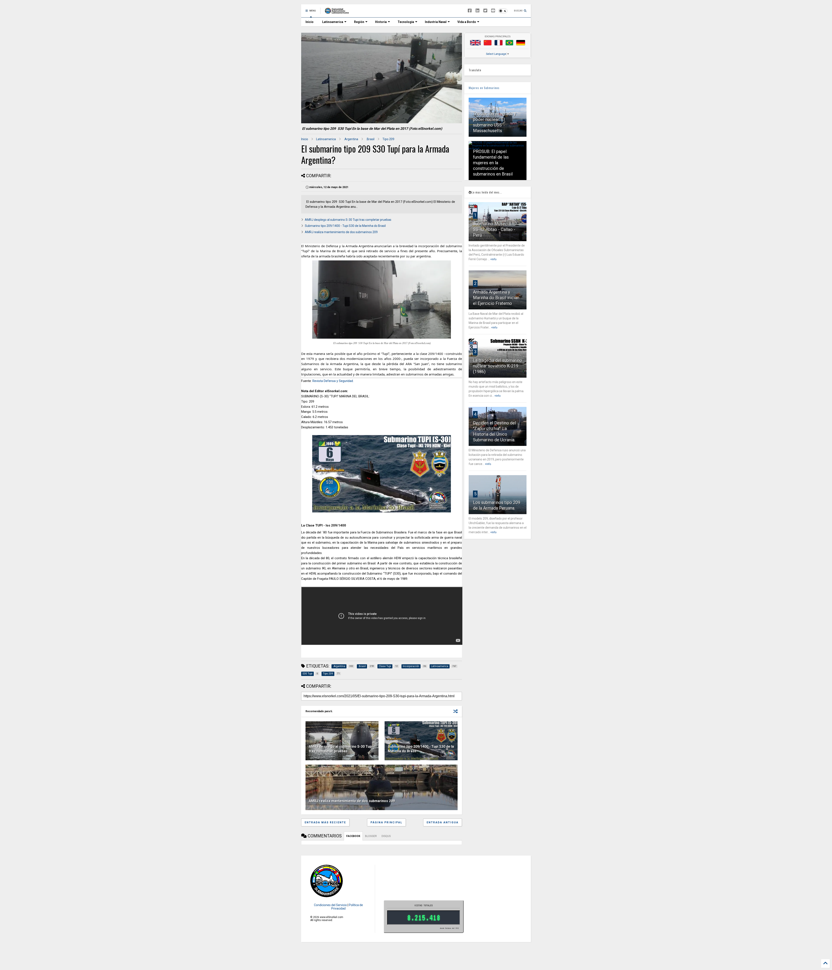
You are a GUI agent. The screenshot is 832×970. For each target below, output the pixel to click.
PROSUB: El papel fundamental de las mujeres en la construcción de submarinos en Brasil (493, 163)
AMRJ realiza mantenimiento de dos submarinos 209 (341, 232)
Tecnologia (406, 22)
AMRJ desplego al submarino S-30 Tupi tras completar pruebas (348, 219)
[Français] (498, 42)
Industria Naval (436, 22)
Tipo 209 (388, 139)
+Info (493, 259)
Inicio (310, 22)
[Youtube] (493, 11)
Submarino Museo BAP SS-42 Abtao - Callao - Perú (495, 229)
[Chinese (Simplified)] (488, 42)
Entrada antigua (442, 822)
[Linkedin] (477, 11)
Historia (381, 22)
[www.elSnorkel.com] (338, 12)
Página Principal (386, 822)
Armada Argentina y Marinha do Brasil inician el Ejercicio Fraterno (496, 297)
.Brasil (370, 139)
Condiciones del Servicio (330, 905)
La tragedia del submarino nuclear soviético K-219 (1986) (497, 366)
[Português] (509, 42)
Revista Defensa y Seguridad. (333, 381)
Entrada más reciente (325, 822)
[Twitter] (485, 11)
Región (359, 22)
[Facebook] (470, 11)
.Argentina (351, 139)
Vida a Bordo (466, 22)
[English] (475, 42)
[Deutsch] (520, 42)
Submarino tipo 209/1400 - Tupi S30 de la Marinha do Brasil (345, 225)
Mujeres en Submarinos (484, 87)
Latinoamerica (332, 22)
